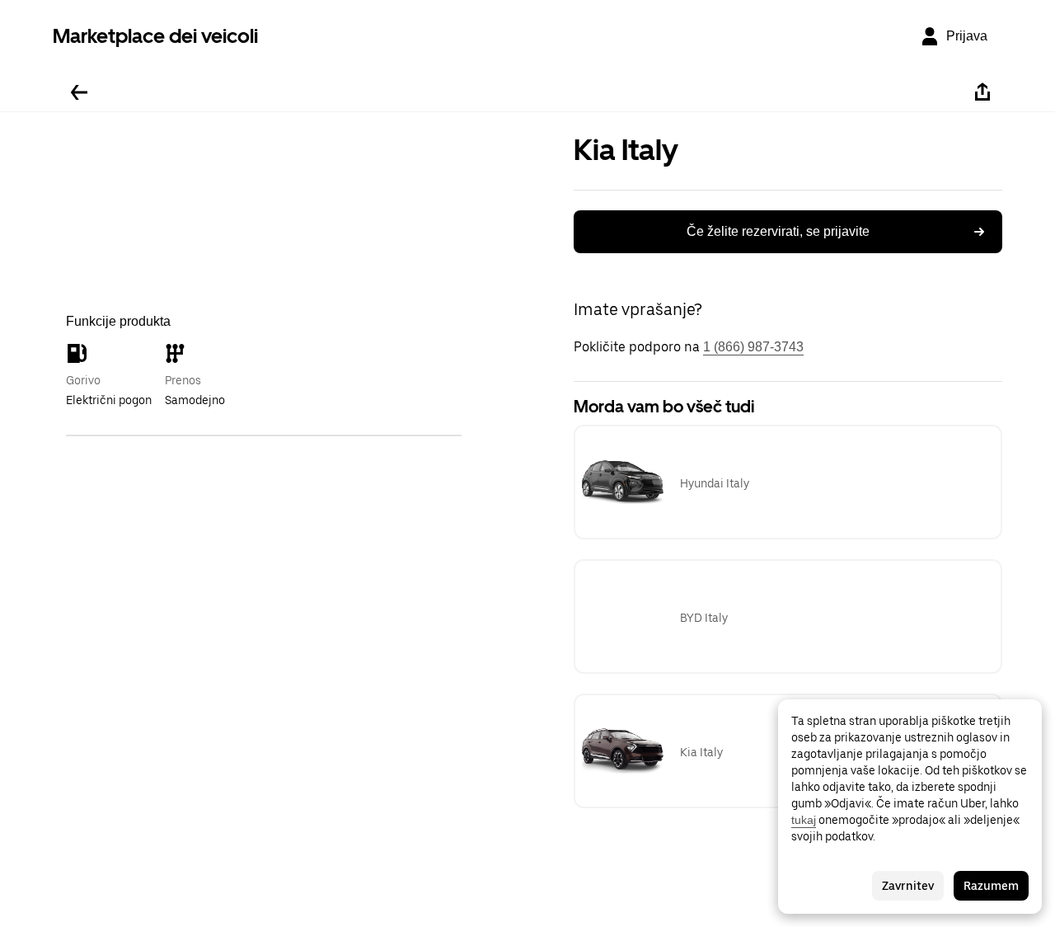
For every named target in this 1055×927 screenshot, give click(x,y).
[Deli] (982, 92)
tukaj (803, 819)
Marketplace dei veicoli (155, 36)
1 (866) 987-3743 (753, 347)
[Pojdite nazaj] (79, 92)
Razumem (991, 885)
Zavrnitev (908, 885)
